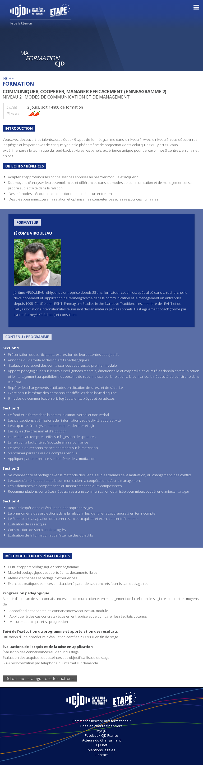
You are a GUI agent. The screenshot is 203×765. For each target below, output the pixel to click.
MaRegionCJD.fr (101, 702)
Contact (101, 754)
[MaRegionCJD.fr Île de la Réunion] (25, 22)
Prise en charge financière (101, 726)
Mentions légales (101, 750)
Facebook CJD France (101, 735)
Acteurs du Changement (101, 740)
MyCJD (101, 730)
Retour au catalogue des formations (40, 678)
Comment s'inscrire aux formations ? (101, 721)
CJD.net (101, 745)
